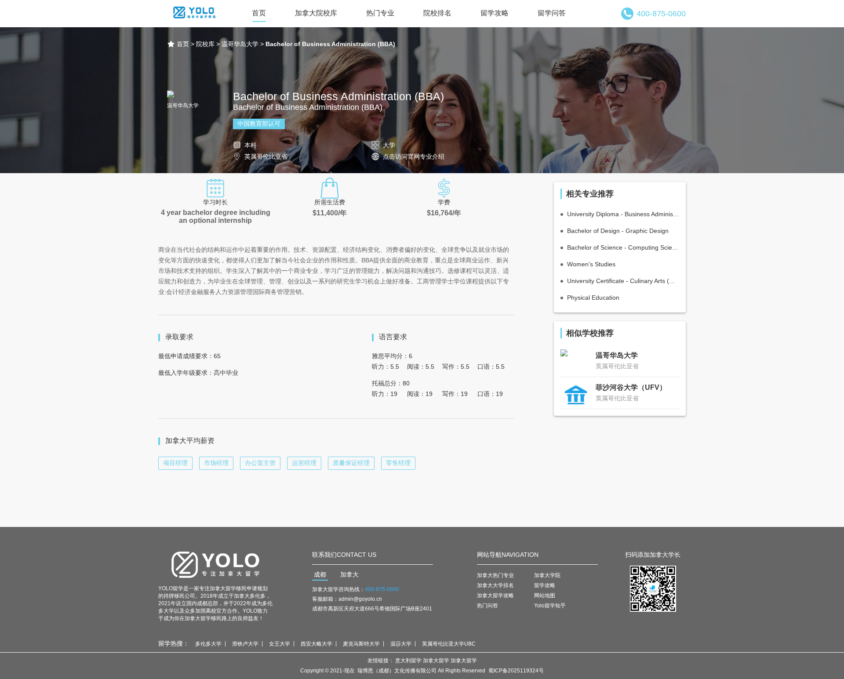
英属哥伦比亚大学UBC (449, 644)
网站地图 (544, 595)
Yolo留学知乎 (550, 606)
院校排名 (437, 13)
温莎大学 (400, 644)
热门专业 (380, 13)
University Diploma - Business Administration (623, 214)
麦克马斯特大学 (361, 644)
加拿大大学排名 (495, 585)
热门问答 (487, 606)
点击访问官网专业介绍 (413, 156)
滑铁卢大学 (245, 644)
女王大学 (279, 644)
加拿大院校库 (316, 13)
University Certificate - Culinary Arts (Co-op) (623, 280)
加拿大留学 (436, 660)
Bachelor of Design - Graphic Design (618, 230)
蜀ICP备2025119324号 (516, 671)
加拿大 (349, 574)
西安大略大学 (316, 644)
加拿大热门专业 (495, 575)
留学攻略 (494, 13)
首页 (259, 13)
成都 (320, 574)
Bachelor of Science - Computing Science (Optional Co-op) (623, 247)
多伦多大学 (208, 644)
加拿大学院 (547, 575)
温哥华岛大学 (240, 43)
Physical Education (593, 297)
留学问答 (552, 13)
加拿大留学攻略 (495, 595)
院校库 (205, 43)
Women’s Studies (591, 264)
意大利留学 (408, 660)
